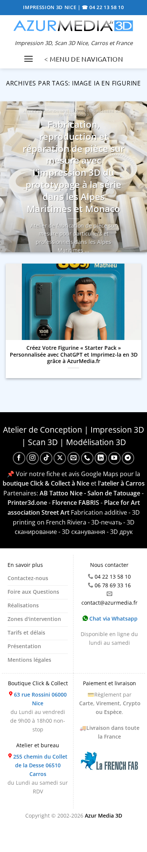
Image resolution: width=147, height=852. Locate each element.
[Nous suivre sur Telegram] (128, 458)
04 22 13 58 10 (113, 576)
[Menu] (28, 59)
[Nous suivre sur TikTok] (46, 458)
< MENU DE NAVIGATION (83, 59)
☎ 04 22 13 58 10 (103, 7)
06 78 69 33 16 (113, 585)
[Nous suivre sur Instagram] (32, 458)
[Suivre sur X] (60, 458)
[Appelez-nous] (87, 458)
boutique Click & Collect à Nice (46, 483)
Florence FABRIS (75, 502)
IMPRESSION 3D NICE (50, 7)
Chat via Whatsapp (113, 618)
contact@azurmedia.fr (109, 602)
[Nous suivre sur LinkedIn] (101, 458)
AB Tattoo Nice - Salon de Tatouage (90, 493)
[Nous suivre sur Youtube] (114, 458)
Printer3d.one (27, 502)
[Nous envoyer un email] (73, 458)
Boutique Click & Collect (38, 683)
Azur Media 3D (103, 815)
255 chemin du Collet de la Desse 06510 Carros (40, 765)
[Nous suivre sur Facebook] (19, 458)
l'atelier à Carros (121, 483)
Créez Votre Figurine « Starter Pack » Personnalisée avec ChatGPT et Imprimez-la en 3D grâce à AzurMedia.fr (74, 355)
